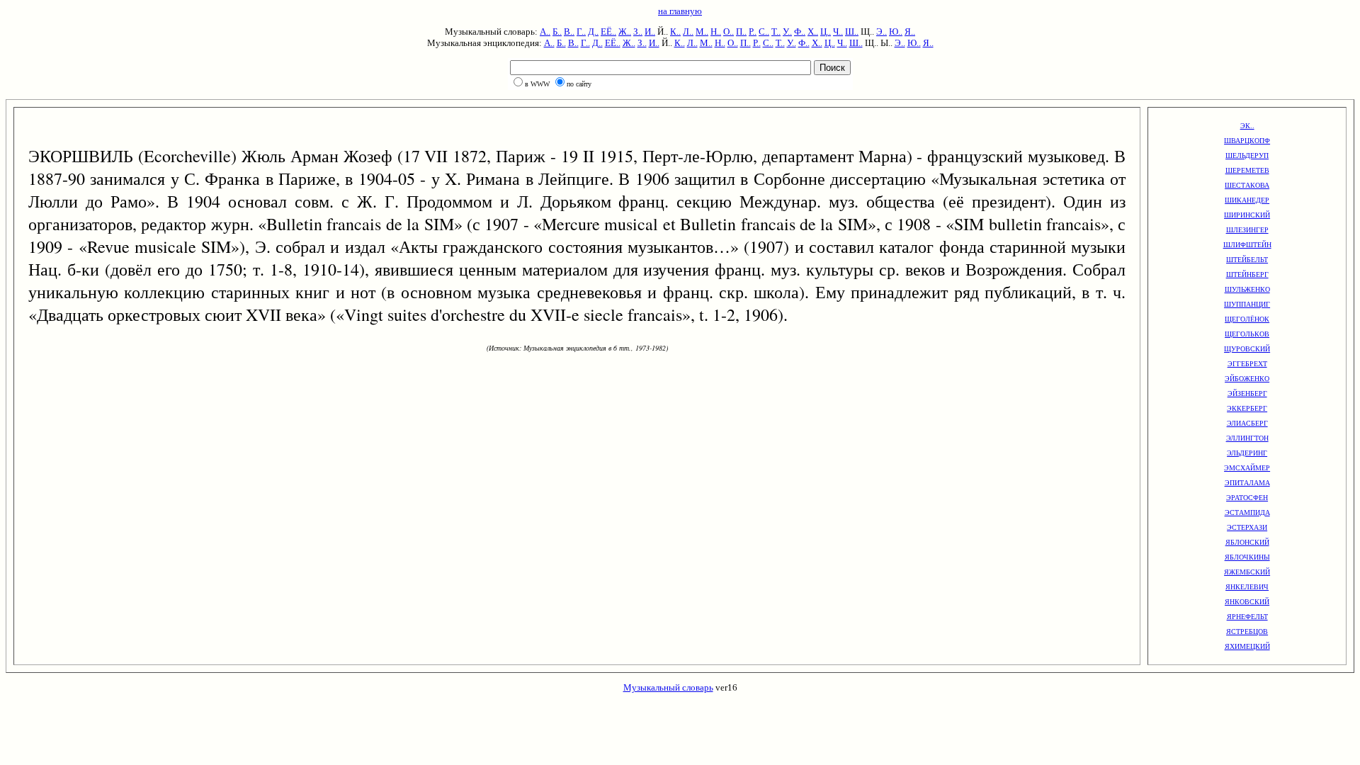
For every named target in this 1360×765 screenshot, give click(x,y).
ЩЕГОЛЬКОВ (1247, 334)
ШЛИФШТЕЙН (1247, 245)
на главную (680, 11)
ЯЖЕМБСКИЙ (1247, 572)
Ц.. (825, 31)
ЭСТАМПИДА (1247, 512)
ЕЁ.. (608, 31)
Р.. (752, 31)
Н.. (715, 31)
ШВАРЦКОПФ (1247, 140)
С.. (764, 31)
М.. (702, 31)
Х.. (813, 31)
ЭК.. (1247, 126)
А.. (545, 31)
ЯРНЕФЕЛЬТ (1247, 616)
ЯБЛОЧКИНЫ (1247, 557)
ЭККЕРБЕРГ (1247, 408)
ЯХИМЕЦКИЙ (1247, 646)
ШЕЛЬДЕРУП (1247, 155)
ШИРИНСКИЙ (1247, 215)
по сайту (579, 84)
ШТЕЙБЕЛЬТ (1247, 260)
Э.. (881, 31)
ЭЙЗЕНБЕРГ (1247, 393)
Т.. (776, 31)
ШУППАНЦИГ (1247, 304)
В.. (569, 31)
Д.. (593, 31)
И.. (650, 31)
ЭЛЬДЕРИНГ (1247, 453)
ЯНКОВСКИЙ (1247, 602)
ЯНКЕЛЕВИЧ (1247, 587)
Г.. (581, 31)
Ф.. (799, 31)
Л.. (688, 31)
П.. (741, 31)
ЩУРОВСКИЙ (1247, 349)
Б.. (557, 31)
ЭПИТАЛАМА (1247, 483)
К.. (675, 31)
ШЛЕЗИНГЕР (1247, 230)
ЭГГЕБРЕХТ (1247, 364)
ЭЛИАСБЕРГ (1247, 423)
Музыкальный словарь (668, 687)
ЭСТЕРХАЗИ (1247, 527)
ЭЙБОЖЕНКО (1247, 378)
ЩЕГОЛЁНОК (1247, 319)
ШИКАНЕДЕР (1247, 200)
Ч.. (838, 31)
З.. (637, 31)
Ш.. (851, 31)
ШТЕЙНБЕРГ (1247, 274)
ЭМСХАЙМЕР (1247, 468)
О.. (728, 31)
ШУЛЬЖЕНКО (1247, 289)
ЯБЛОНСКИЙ (1247, 542)
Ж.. (624, 31)
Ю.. (895, 31)
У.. (787, 31)
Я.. (910, 31)
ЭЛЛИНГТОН (1247, 438)
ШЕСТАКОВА (1247, 185)
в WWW (537, 84)
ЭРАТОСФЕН (1247, 498)
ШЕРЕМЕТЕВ (1247, 170)
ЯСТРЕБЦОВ (1247, 631)
